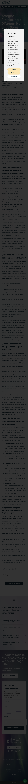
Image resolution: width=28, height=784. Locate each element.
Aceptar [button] (14, 69)
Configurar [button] (14, 76)
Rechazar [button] (14, 73)
